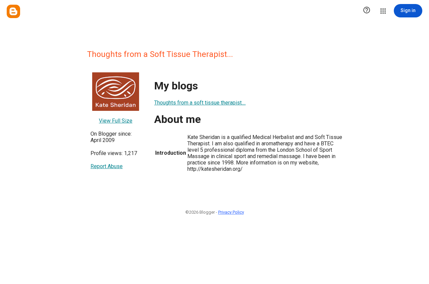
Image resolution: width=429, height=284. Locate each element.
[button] (367, 11)
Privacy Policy (231, 212)
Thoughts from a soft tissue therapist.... (200, 102)
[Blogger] (13, 11)
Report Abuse (106, 166)
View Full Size (115, 121)
